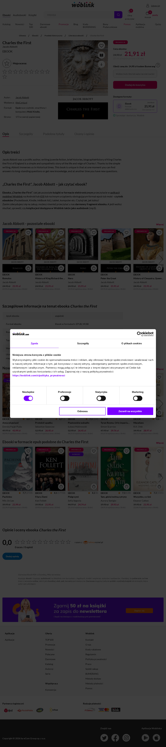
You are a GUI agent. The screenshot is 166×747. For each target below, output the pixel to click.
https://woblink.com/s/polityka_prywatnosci (38, 375)
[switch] (64, 398)
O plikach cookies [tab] (131, 343)
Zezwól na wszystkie (130, 411)
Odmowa (82, 411)
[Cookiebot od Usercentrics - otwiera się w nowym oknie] (139, 333)
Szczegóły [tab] (83, 343)
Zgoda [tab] (34, 343)
